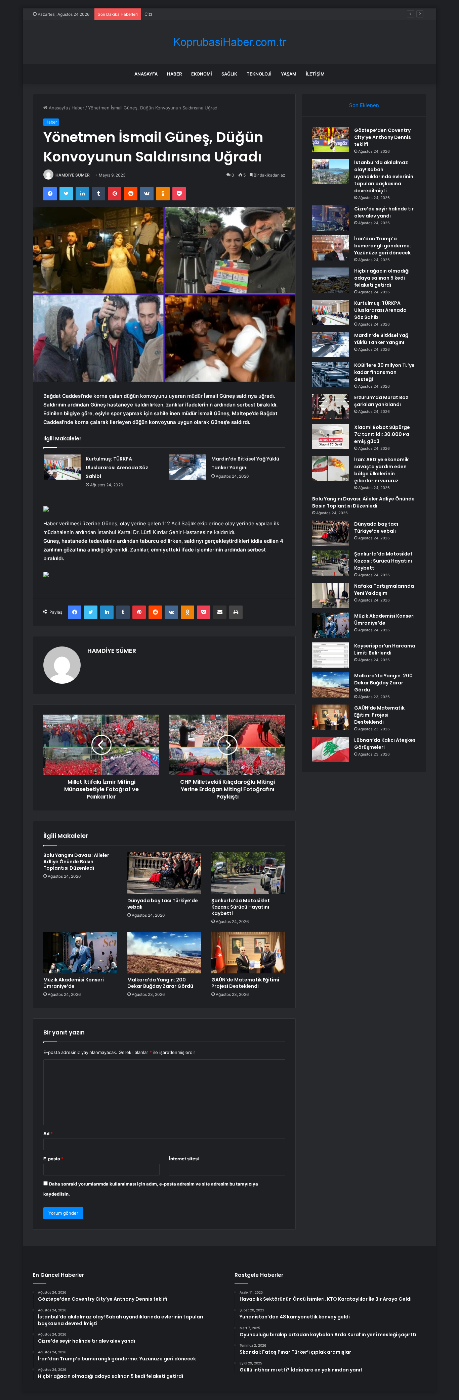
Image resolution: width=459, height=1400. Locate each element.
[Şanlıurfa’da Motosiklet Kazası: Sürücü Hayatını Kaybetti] (248, 873)
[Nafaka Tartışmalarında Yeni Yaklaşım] (330, 595)
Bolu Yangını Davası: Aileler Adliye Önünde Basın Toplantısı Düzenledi (76, 861)
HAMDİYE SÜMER (72, 175)
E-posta (53, 1158)
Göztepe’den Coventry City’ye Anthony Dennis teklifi (382, 137)
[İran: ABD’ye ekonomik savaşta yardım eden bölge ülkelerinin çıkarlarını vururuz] (330, 468)
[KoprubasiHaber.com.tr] (229, 42)
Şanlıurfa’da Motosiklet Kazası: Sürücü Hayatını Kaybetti (240, 907)
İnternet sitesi (184, 1158)
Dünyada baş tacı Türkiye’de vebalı (162, 903)
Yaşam (288, 74)
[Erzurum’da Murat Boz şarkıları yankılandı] (330, 406)
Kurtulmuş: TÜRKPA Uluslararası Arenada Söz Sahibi (117, 467)
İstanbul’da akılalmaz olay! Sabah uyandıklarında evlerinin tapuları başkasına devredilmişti (383, 176)
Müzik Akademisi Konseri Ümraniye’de (73, 982)
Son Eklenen (364, 105)
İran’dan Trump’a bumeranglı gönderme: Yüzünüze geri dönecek (382, 245)
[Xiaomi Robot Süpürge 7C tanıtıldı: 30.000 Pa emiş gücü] (330, 436)
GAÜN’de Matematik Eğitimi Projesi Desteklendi (245, 982)
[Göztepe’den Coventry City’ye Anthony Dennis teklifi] (330, 139)
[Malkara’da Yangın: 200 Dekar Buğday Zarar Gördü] (164, 952)
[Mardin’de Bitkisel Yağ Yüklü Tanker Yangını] (187, 467)
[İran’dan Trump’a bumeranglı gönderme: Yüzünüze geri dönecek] (330, 247)
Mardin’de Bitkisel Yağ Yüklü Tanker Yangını (381, 339)
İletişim (315, 74)
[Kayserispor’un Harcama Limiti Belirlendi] (330, 655)
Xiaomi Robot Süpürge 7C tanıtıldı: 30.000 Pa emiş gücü (382, 434)
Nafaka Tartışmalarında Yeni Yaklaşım (384, 589)
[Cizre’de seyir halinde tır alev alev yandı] (330, 218)
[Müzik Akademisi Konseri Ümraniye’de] (80, 952)
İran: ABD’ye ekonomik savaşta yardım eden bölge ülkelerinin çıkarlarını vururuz (381, 470)
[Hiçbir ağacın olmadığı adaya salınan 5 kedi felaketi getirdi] (330, 280)
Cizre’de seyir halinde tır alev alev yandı (185, 14)
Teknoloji (259, 74)
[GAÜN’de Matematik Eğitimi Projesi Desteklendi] (248, 952)
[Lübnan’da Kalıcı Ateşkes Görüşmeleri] (330, 749)
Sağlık (229, 74)
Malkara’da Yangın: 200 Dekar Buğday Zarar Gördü (160, 982)
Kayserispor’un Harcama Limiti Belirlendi (384, 649)
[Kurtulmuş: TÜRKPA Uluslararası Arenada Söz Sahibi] (62, 467)
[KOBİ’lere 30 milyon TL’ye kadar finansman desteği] (330, 374)
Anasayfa (146, 74)
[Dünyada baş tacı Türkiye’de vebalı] (164, 873)
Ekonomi (201, 74)
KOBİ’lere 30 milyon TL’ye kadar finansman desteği (384, 372)
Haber (174, 74)
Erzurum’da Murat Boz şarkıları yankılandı (381, 401)
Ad (48, 1133)
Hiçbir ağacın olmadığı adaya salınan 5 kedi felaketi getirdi (382, 278)
